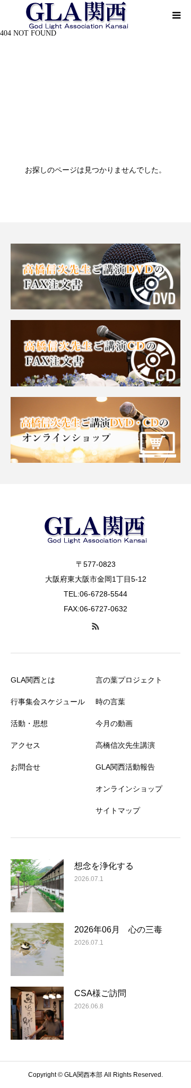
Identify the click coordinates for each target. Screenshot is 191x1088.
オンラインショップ (129, 788)
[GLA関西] (95, 550)
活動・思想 (29, 723)
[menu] (176, 15)
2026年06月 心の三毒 (118, 929)
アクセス (25, 745)
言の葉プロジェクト (129, 680)
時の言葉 (110, 701)
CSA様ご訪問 (100, 993)
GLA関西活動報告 (125, 767)
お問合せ (25, 767)
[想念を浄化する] (37, 885)
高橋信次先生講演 (125, 745)
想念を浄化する (104, 865)
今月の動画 (114, 723)
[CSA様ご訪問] (37, 1013)
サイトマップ (118, 810)
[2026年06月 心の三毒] (37, 949)
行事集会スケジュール (48, 701)
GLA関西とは (33, 680)
